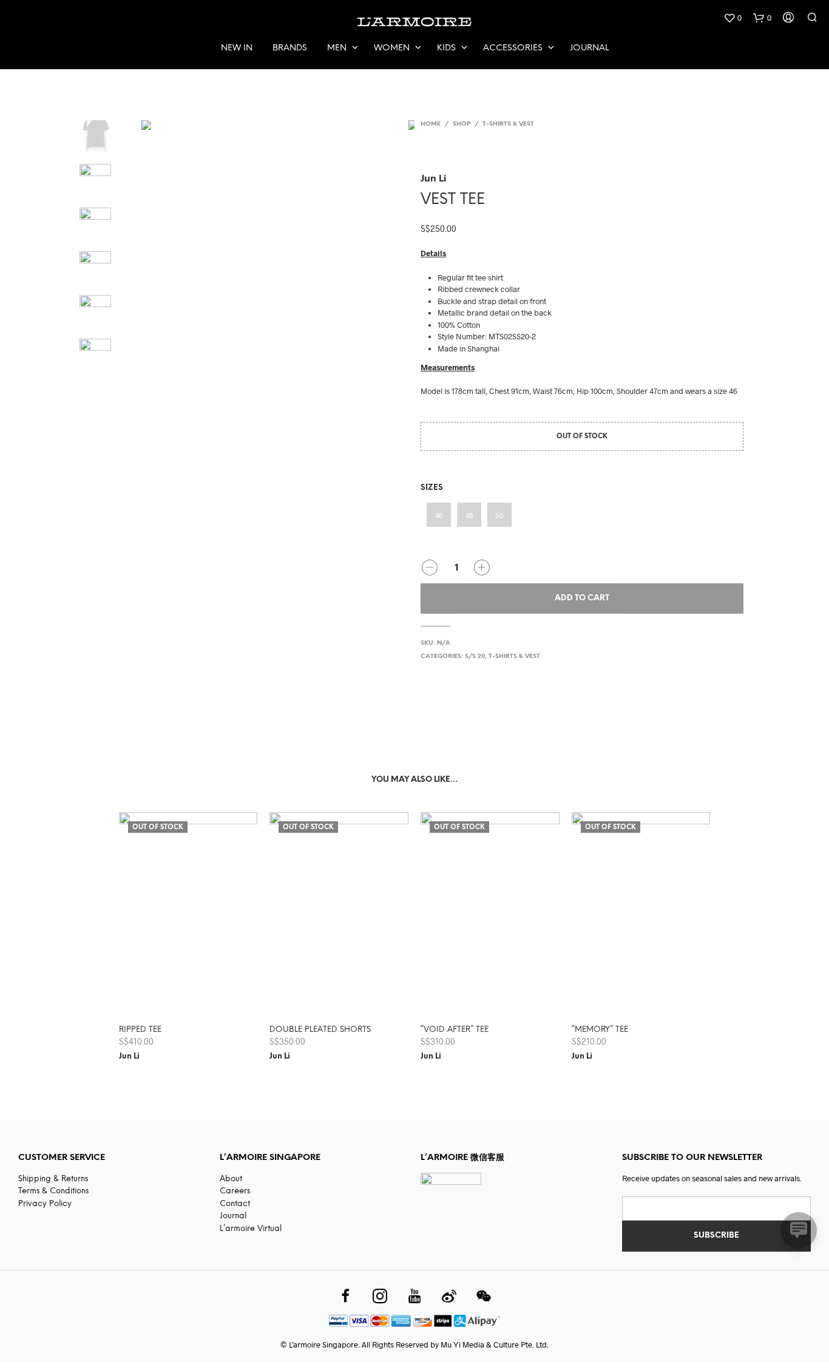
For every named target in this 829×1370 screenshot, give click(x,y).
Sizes (432, 488)
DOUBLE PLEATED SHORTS (320, 1030)
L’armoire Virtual (251, 1229)
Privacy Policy (45, 1204)
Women (392, 48)
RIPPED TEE (140, 1030)
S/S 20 (475, 656)
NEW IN (236, 48)
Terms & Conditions (53, 1191)
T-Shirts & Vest (508, 124)
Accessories (513, 48)
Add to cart (582, 598)
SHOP (461, 124)
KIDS (446, 48)
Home (431, 124)
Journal (589, 48)
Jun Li (433, 177)
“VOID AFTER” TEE (455, 1030)
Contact (235, 1204)
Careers (235, 1191)
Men (337, 48)
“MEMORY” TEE (600, 1030)
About (231, 1179)
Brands (289, 48)
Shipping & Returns (53, 1179)
